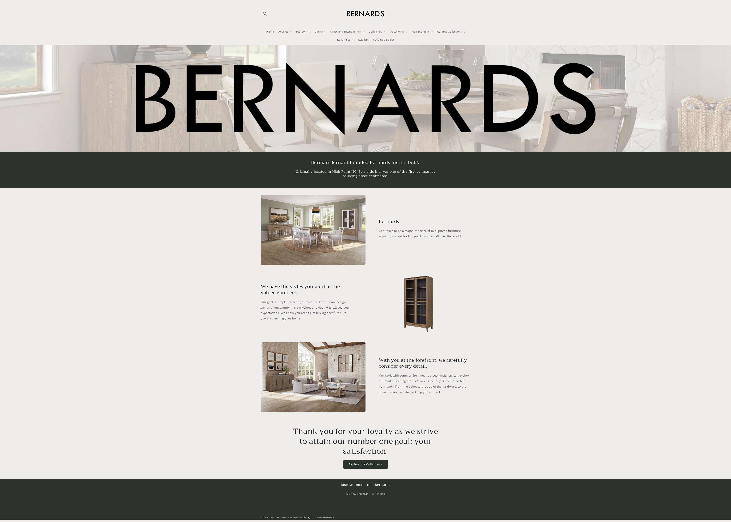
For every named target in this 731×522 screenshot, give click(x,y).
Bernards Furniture (279, 518)
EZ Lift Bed (378, 494)
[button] (265, 14)
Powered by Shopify (300, 518)
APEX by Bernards (357, 494)
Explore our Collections (365, 464)
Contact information (324, 518)
